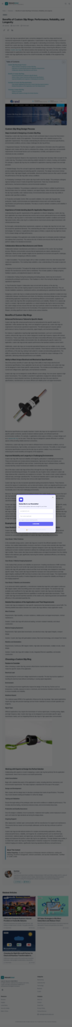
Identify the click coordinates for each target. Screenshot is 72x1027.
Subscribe (36, 524)
